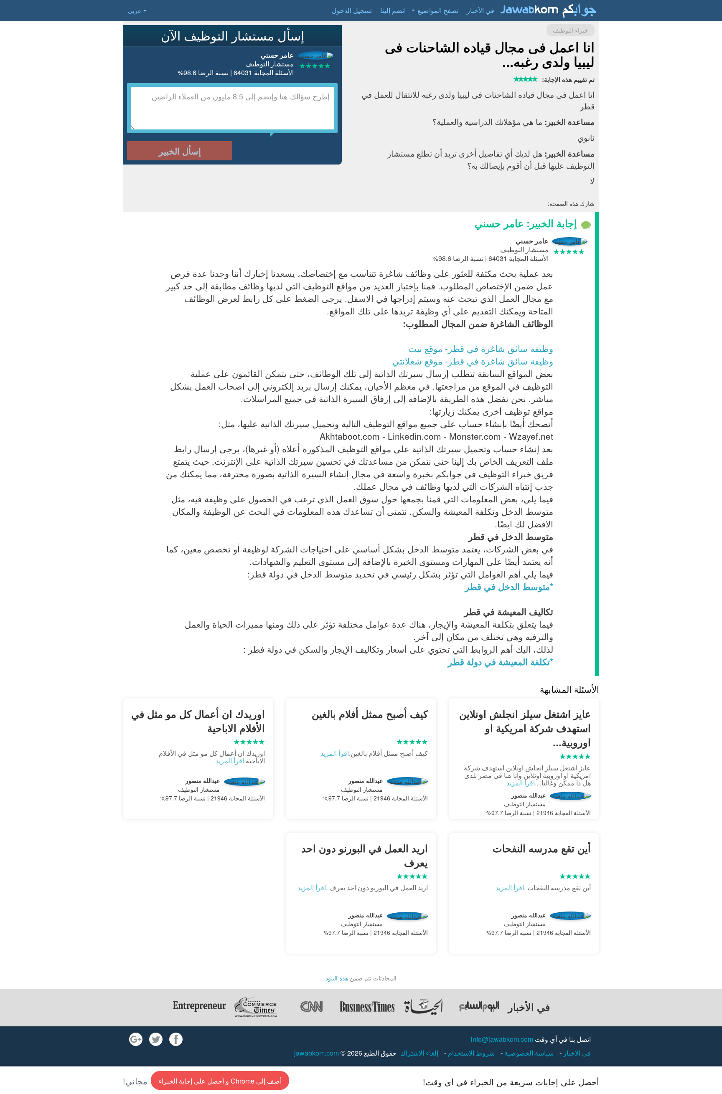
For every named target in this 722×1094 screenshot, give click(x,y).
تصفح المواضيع (437, 10)
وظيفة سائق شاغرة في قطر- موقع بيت (480, 348)
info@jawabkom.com (502, 1039)
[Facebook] (176, 1039)
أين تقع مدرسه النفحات (542, 848)
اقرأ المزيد (520, 783)
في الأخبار (480, 10)
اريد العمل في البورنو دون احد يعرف (364, 855)
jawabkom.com (316, 1053)
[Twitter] (156, 1039)
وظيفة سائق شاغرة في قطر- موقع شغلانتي (472, 361)
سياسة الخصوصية (528, 1053)
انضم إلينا (393, 10)
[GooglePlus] (135, 1039)
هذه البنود (336, 978)
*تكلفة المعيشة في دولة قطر (500, 661)
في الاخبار (576, 1053)
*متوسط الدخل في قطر (509, 586)
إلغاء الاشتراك (419, 1053)
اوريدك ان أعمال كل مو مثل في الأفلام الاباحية (198, 721)
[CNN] (311, 1006)
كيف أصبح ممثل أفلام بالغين (370, 714)
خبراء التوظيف (570, 30)
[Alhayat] (423, 1006)
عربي (134, 10)
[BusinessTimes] (367, 1006)
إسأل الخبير (180, 150)
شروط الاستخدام (470, 1053)
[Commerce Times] (255, 1006)
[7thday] (479, 1006)
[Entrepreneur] (199, 1006)
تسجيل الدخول (352, 10)
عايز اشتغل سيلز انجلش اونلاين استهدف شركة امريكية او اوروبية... (525, 728)
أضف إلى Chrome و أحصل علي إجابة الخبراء (220, 1081)
